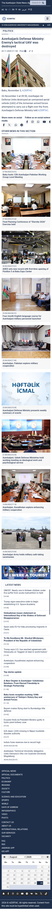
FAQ (3, 841)
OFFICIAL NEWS (9, 771)
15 (41, 875)
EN (9, 9)
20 (28, 879)
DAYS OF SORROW (10, 807)
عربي (24, 9)
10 (8, 875)
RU (6, 9)
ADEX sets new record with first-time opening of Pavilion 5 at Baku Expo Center (25, 270)
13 (28, 875)
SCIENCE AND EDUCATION (14, 797)
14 (35, 875)
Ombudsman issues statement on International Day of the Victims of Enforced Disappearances (25, 615)
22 (41, 879)
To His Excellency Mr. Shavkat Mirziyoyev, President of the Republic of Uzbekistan (24, 639)
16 (48, 875)
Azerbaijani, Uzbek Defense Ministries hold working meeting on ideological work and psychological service (23, 460)
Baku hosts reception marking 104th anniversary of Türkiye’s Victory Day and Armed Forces (23, 697)
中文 (30, 9)
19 (22, 879)
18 (14, 879)
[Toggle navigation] (46, 19)
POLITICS (8, 31)
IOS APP (5, 851)
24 (8, 883)
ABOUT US (6, 826)
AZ (3, 9)
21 (35, 879)
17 (8, 879)
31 (8, 887)
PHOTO (5, 818)
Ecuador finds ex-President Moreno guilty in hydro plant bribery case (24, 721)
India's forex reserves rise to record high (22, 742)
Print (22, 51)
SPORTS (5, 800)
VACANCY (6, 836)
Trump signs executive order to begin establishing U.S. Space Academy (21, 602)
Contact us (8, 822)
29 (41, 883)
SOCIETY (6, 788)
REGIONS (6, 785)
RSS (3, 844)
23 (48, 879)
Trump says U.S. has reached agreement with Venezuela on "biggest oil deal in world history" (25, 650)
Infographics (9, 811)
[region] (27, 675)
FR (16, 9)
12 (22, 875)
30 (48, 883)
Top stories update (12, 672)
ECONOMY (6, 781)
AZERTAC (27, 90)
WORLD (5, 804)
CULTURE (6, 792)
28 (35, 883)
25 (14, 883)
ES (19, 9)
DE (13, 9)
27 (28, 883)
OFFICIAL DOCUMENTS (12, 774)
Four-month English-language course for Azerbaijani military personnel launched (22, 317)
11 (14, 875)
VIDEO (4, 814)
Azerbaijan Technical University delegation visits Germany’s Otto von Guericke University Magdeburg (25, 753)
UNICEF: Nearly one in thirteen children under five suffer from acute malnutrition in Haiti (25, 591)
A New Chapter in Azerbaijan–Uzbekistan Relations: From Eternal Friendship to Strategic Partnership (23, 683)
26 (22, 883)
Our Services (8, 833)
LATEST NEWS (13, 584)
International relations (15, 829)
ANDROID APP (8, 848)
